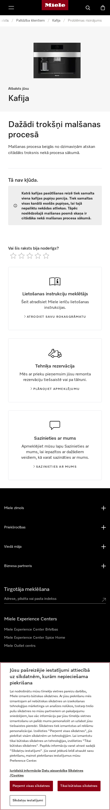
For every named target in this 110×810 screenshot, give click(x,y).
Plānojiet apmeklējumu (56, 389)
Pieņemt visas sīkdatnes (31, 786)
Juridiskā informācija (25, 770)
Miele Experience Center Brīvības (31, 629)
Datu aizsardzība (54, 770)
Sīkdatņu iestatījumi (28, 800)
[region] (55, 736)
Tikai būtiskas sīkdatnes (78, 786)
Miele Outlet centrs (20, 646)
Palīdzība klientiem (30, 20)
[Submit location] (104, 600)
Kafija (56, 20)
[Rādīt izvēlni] (11, 8)
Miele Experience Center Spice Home (34, 637)
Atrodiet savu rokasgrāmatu (56, 316)
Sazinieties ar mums (56, 466)
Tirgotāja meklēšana (26, 589)
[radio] (13, 256)
